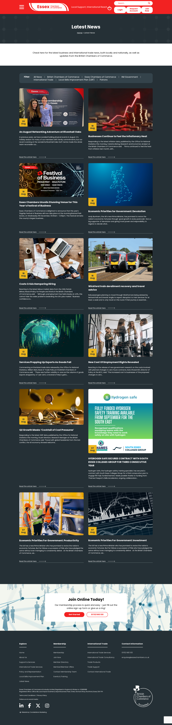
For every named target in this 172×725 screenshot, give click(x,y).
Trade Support (93, 667)
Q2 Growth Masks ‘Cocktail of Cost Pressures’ (46, 430)
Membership (58, 652)
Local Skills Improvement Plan (31, 676)
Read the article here (28, 157)
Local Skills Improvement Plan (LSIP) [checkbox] (76, 79)
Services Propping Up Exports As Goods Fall (45, 362)
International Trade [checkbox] (43, 79)
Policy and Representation (30, 672)
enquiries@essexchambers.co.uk (135, 657)
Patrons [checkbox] (104, 79)
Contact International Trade (99, 672)
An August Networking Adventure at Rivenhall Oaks (50, 131)
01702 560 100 (97, 614)
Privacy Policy (42, 695)
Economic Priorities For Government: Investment (117, 540)
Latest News (24, 681)
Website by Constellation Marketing (34, 712)
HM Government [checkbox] (129, 77)
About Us (23, 657)
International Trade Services (30, 667)
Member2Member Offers (63, 667)
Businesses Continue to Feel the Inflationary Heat (118, 136)
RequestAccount (134, 9)
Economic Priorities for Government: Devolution (117, 211)
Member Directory (60, 662)
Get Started (74, 614)
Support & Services (27, 662)
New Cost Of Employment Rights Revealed (113, 362)
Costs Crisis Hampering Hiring (37, 284)
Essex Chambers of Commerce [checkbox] (100, 77)
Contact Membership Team (65, 672)
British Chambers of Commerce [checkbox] (63, 77)
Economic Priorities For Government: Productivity (49, 540)
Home (79, 33)
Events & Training (60, 676)
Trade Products (94, 662)
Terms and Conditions (27, 695)
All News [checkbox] (38, 77)
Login (120, 10)
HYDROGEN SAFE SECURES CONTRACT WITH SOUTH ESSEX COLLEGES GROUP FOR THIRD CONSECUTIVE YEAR (118, 462)
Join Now (147, 9)
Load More (86, 571)
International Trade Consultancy (101, 657)
